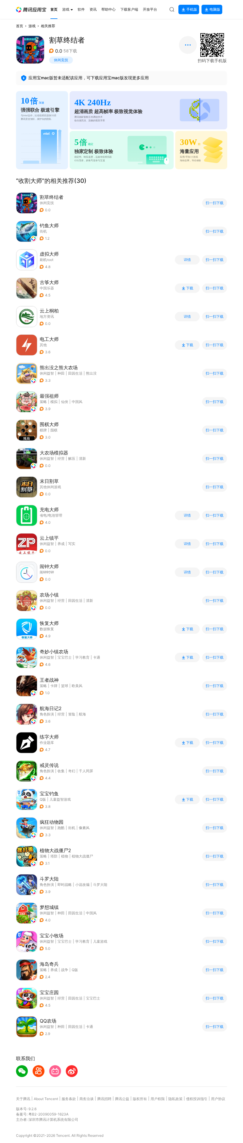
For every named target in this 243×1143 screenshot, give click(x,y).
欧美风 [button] (77, 685)
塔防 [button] (53, 856)
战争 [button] (64, 970)
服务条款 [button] (69, 1099)
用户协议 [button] (218, 1099)
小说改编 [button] (82, 884)
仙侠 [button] (64, 401)
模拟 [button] (53, 401)
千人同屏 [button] (86, 771)
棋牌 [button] (43, 430)
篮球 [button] (64, 685)
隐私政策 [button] (175, 1099)
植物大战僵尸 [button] (82, 856)
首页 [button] (19, 26)
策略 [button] (43, 401)
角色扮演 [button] (47, 714)
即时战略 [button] (64, 884)
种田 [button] (61, 373)
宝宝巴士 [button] (64, 657)
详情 (187, 260)
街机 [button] (43, 231)
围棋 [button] (53, 430)
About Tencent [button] (46, 1099)
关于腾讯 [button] (23, 1099)
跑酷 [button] (61, 828)
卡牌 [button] (53, 685)
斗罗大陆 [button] (100, 884)
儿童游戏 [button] (100, 941)
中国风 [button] (77, 401)
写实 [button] (71, 543)
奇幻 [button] (71, 771)
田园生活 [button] (75, 373)
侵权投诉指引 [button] (196, 1099)
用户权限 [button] (158, 1099)
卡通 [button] (96, 657)
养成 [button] (61, 543)
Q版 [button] (75, 970)
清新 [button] (82, 458)
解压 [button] (71, 458)
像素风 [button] (84, 828)
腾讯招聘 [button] (104, 1099)
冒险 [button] (71, 714)
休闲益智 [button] (47, 373)
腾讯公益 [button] (122, 1099)
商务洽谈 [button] (86, 1099)
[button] (31, 9)
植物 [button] (64, 856)
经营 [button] (61, 458)
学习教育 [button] (82, 657)
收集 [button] (61, 771)
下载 (189, 288)
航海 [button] (82, 714)
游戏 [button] (32, 26)
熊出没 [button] (91, 373)
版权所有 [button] (140, 1099)
